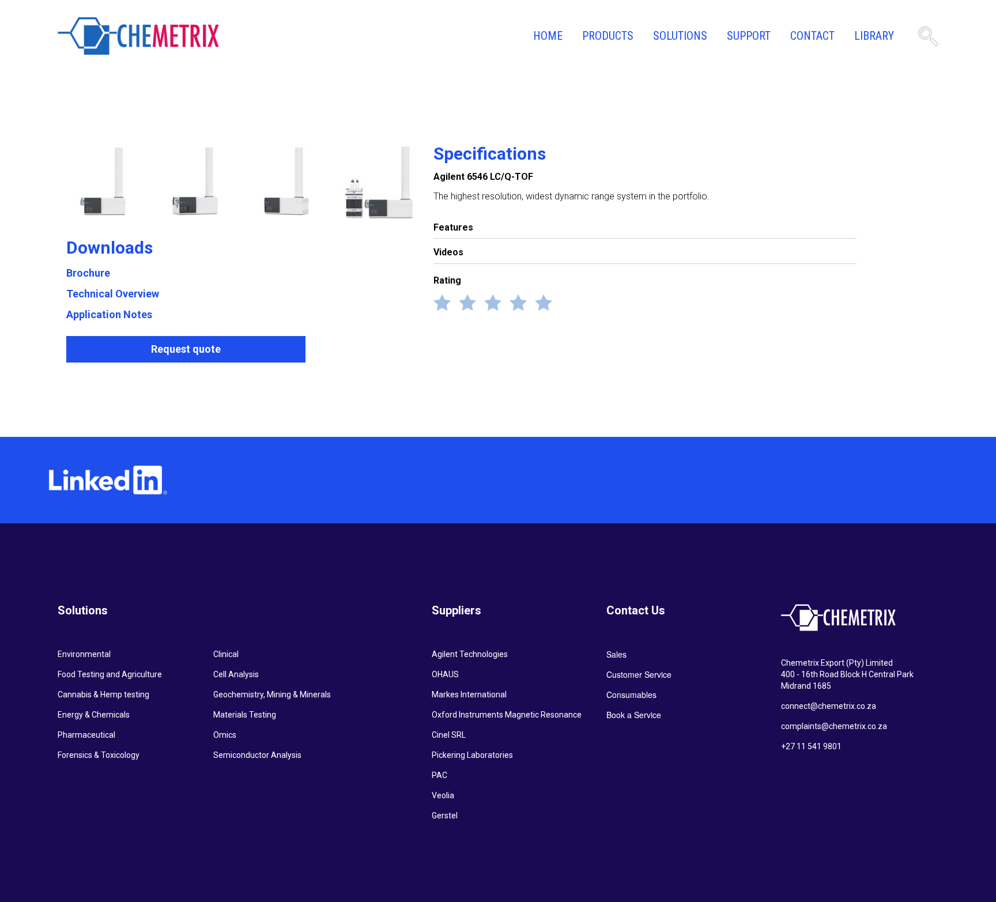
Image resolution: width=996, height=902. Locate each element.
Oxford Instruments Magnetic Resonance (507, 714)
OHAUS (445, 674)
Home (548, 36)
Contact (812, 36)
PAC (439, 775)
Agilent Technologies (470, 654)
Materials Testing (244, 714)
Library (874, 36)
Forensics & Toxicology (98, 755)
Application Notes (109, 314)
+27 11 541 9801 (811, 746)
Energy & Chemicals (94, 714)
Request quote (186, 349)
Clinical (226, 654)
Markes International (469, 694)
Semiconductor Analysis (257, 755)
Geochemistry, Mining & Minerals (272, 694)
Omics (224, 734)
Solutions (680, 36)
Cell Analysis (236, 674)
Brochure (88, 273)
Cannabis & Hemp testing (103, 694)
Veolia (443, 795)
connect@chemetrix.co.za (828, 706)
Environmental (84, 654)
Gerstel (445, 815)
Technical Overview (112, 294)
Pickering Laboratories (472, 755)
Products (607, 36)
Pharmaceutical (86, 734)
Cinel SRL (449, 734)
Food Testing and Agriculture (110, 674)
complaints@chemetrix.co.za (834, 726)
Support (749, 36)
